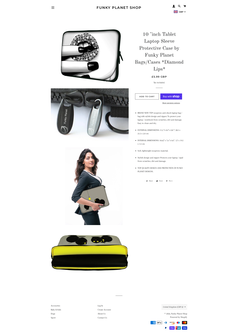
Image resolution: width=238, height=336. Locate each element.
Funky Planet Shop (119, 8)
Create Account (104, 309)
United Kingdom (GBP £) (173, 307)
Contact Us (102, 317)
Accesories (55, 305)
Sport (53, 317)
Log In (100, 305)
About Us (102, 313)
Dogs (53, 313)
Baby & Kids (56, 309)
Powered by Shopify (178, 317)
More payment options (171, 103)
